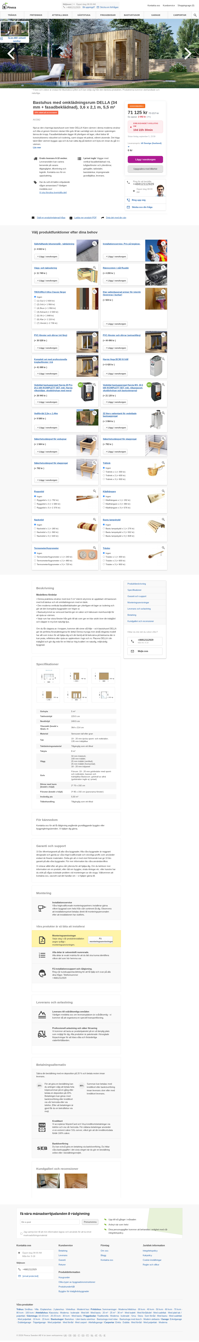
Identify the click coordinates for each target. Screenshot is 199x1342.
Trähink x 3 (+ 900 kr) (115, 479)
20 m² (105, 1312)
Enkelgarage (176, 1319)
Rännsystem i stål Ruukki (116, 268)
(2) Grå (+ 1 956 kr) (46, 304)
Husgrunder (64, 1277)
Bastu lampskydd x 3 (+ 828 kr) (120, 536)
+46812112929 (73, 7)
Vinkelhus (70, 1309)
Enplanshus (46, 1309)
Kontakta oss (154, 5)
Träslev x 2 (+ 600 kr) (115, 560)
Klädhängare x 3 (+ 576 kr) (118, 507)
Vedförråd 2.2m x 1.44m (46, 413)
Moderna (64, 1312)
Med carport (81, 1322)
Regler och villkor (151, 1264)
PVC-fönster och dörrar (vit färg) (50, 335)
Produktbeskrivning (136, 584)
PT (87, 1335)
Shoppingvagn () (186, 5)
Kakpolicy (147, 1255)
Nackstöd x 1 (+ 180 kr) (47, 528)
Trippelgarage (39, 1322)
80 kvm (20, 1312)
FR (70, 1335)
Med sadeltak (159, 1312)
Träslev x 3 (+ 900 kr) (115, 564)
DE (74, 1335)
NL (92, 1335)
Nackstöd (39, 520)
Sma (133, 1316)
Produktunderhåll (67, 1286)
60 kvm (168, 1309)
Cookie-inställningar (152, 1260)
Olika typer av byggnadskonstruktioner (77, 1282)
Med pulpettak (24, 1319)
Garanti (62, 1260)
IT (79, 1335)
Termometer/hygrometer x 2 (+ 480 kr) (54, 560)
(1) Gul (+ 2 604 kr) (46, 301)
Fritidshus (96, 1309)
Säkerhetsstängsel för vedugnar (50, 439)
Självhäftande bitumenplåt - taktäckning (54, 244)
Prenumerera (90, 1222)
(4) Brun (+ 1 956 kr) (46, 308)
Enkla (118, 1322)
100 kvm (29, 1312)
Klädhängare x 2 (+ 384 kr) (118, 504)
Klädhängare (109, 491)
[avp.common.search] (195, 15)
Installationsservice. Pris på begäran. (121, 244)
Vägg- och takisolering (45, 268)
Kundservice (169, 5)
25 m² (113, 1312)
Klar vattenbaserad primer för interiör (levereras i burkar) (122, 293)
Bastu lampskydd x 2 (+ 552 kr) (120, 532)
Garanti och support (136, 596)
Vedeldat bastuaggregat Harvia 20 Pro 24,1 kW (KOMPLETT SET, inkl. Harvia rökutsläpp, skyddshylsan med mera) (53, 388)
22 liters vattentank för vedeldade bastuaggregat (120, 414)
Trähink (106, 463)
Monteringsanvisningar (138, 602)
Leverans (63, 1255)
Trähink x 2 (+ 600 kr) (115, 475)
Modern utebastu (151, 1319)
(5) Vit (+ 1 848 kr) (45, 315)
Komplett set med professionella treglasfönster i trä (50, 360)
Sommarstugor (109, 1309)
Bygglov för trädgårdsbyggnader (74, 1291)
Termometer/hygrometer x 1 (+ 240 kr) (54, 557)
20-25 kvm (56, 1316)
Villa (36, 1309)
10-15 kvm (43, 1316)
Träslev (106, 548)
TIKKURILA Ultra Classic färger (50, 292)
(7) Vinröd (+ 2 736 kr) (47, 323)
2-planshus (58, 1309)
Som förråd (150, 1316)
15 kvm (45, 1319)
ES (83, 1335)
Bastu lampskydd (111, 520)
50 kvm (159, 1309)
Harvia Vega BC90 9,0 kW (115, 359)
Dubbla (126, 1322)
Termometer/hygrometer (46, 548)
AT (96, 1335)
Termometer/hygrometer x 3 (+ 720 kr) (54, 564)
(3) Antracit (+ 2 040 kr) (47, 312)
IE (104, 1335)
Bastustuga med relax (107, 1319)
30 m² (120, 1312)
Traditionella (102, 1316)
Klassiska (53, 1312)
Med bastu (96, 1312)
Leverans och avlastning (139, 608)
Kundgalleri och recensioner (140, 621)
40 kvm (150, 1309)
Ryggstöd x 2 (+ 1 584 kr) (48, 504)
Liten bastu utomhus (85, 1319)
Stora (140, 1316)
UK (65, 1335)
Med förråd (68, 1322)
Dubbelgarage (24, 1322)
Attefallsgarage (95, 1322)
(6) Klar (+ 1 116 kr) (46, 319)
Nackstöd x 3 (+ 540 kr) (47, 536)
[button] (48, 676)
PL (100, 1335)
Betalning (131, 615)
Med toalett (130, 1312)
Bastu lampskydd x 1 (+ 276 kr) (120, 528)
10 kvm (36, 1319)
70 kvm (177, 1309)
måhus (29, 1309)
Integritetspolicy (150, 1250)
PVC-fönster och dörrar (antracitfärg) (122, 335)
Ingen (39, 297)
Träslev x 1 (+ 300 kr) (115, 557)
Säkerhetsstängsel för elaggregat (120, 439)
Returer (62, 1264)
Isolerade (75, 1312)
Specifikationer (134, 590)
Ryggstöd (39, 491)
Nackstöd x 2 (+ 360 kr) (47, 532)
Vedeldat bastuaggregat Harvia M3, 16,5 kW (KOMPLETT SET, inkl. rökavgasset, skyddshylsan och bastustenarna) (123, 388)
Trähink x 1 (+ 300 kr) (115, 472)
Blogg (103, 1255)
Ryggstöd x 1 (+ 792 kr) (48, 500)
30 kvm (141, 1309)
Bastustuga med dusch (131, 1319)
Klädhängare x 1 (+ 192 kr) (118, 500)
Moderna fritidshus (127, 1309)
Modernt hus (83, 1309)
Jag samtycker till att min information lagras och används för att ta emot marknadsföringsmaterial (57, 1233)
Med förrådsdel (144, 1312)
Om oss (104, 1250)
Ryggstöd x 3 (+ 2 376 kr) (48, 507)
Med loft (85, 1312)
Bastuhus (69, 1319)
